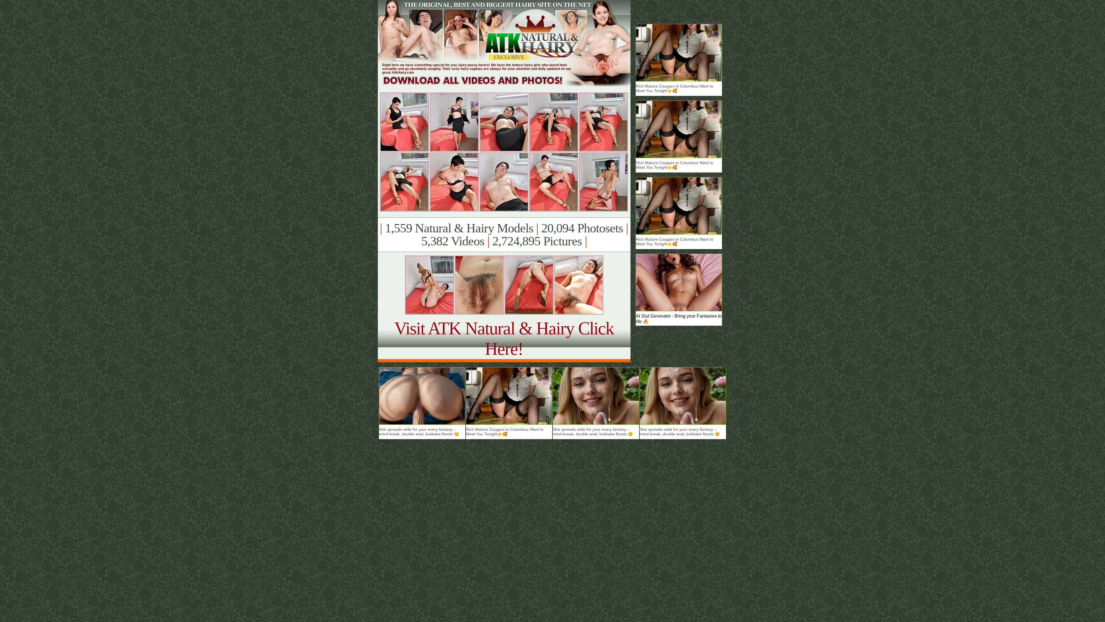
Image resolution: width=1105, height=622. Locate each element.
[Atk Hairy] (478, 84)
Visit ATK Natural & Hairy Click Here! (504, 338)
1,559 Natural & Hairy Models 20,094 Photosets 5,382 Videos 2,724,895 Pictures (504, 235)
